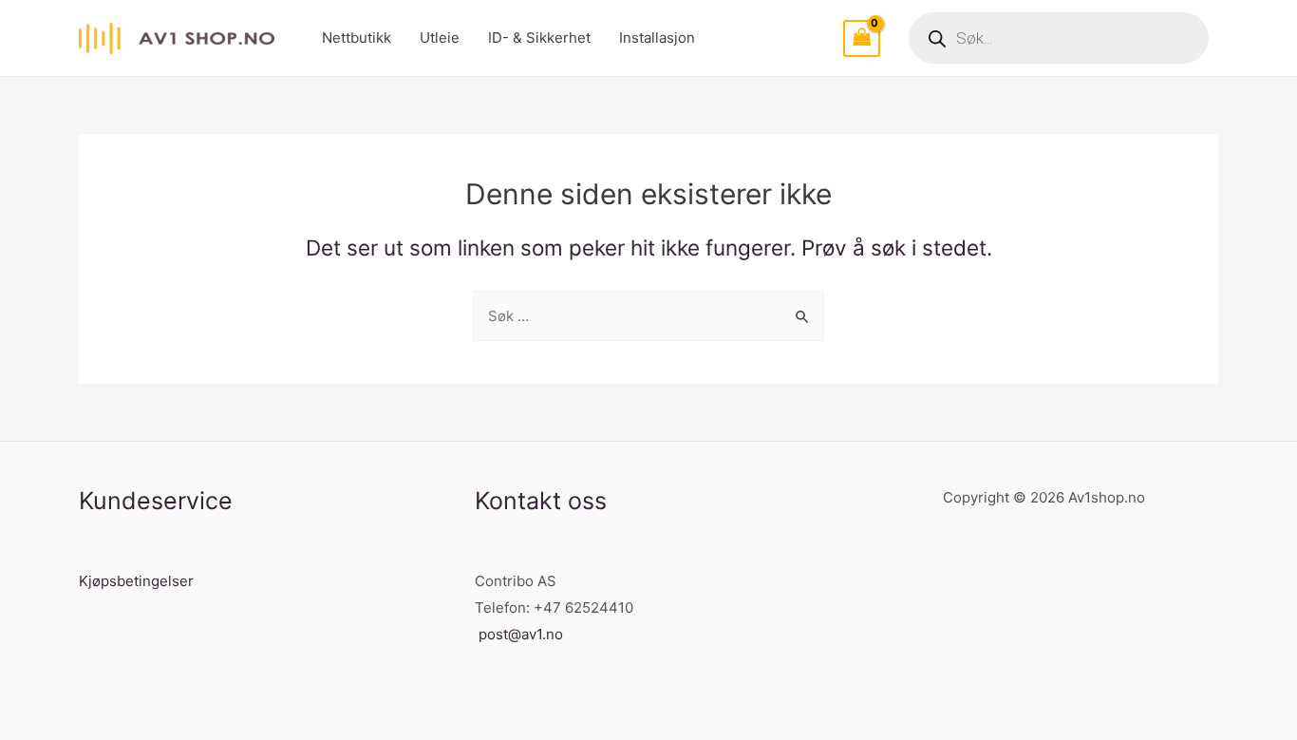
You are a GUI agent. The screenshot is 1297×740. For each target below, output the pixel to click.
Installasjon (657, 37)
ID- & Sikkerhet (539, 37)
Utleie (440, 37)
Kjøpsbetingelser (136, 581)
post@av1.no (521, 634)
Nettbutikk (356, 37)
